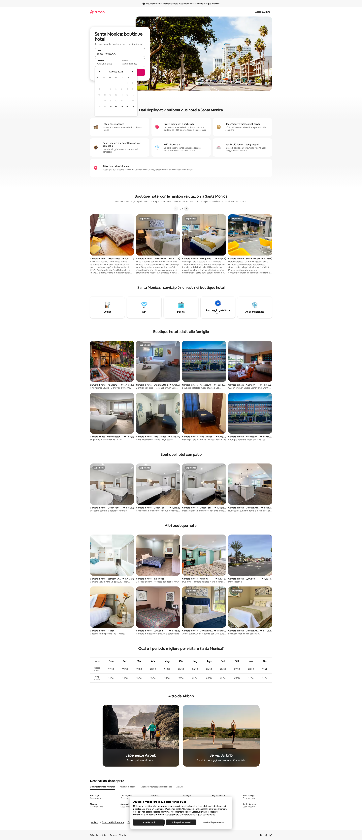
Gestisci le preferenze (213, 822)
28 (121, 106)
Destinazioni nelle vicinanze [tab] (102, 786)
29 (127, 106)
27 (116, 106)
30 (132, 106)
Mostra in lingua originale (207, 3)
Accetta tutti (149, 822)
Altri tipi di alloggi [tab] (128, 786)
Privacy (113, 835)
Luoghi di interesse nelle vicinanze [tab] (156, 786)
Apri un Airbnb (262, 11)
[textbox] (107, 63)
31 (99, 112)
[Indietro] (176, 208)
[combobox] (120, 53)
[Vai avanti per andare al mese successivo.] (132, 72)
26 (110, 106)
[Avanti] (186, 208)
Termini (122, 835)
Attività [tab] (179, 786)
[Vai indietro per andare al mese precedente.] (100, 72)
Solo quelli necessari (181, 822)
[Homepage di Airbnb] (97, 11)
